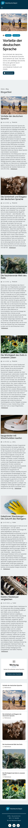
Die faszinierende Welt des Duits (12, 744)
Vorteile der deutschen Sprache (12, 44)
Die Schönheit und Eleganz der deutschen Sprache (11, 715)
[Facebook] (9, 825)
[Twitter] (14, 825)
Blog (7, 89)
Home (2, 89)
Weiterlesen (9, 73)
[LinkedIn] (18, 825)
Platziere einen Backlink (14, 674)
